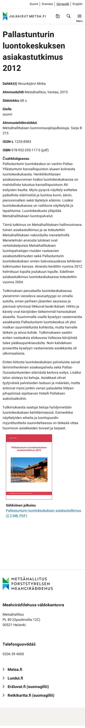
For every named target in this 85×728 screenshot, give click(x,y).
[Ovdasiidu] (57, 16)
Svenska (47, 4)
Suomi (34, 4)
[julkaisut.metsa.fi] (28, 583)
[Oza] (68, 16)
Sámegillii (62, 4)
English (77, 4)
